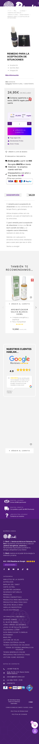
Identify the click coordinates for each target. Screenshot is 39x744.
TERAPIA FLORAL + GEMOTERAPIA (18, 14)
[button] (19, 304)
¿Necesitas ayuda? (19, 514)
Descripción (12, 195)
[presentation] (3, 308)
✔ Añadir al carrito (19, 131)
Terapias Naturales (14, 12)
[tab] (13, 195)
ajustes (27, 736)
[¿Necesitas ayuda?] (7, 515)
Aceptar (6, 740)
